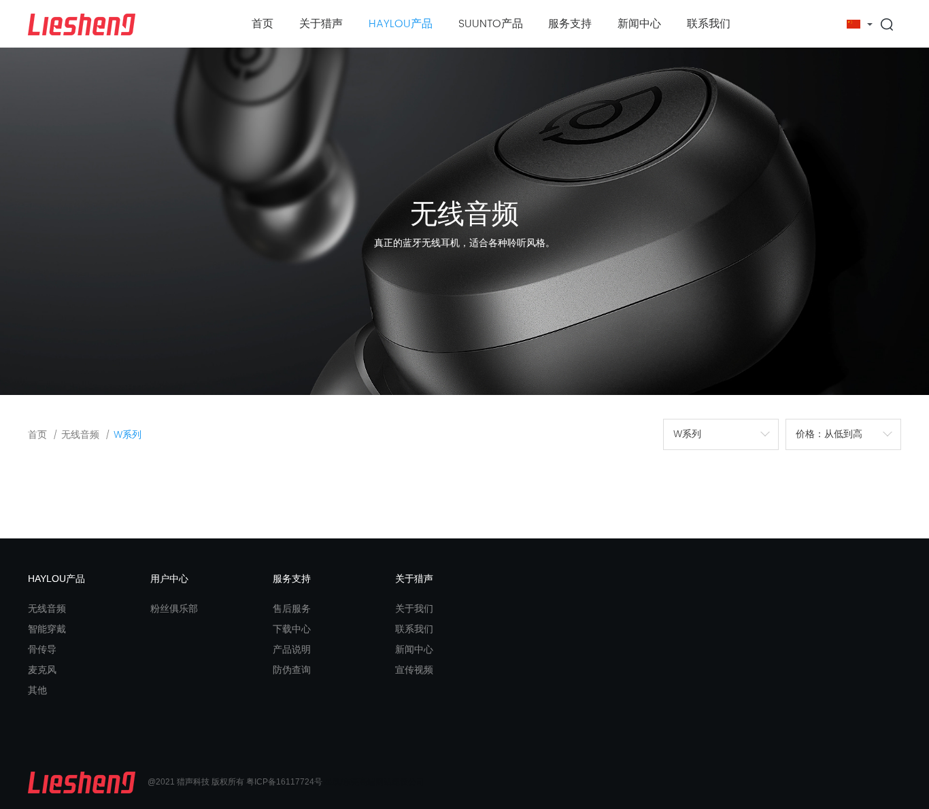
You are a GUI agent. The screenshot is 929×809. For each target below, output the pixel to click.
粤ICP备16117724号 (284, 782)
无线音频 (80, 435)
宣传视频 (414, 669)
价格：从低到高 (829, 434)
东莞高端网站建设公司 (383, 782)
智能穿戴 (47, 628)
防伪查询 (292, 669)
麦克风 (42, 669)
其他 (37, 690)
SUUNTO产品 (490, 24)
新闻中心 (639, 24)
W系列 (687, 434)
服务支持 (570, 24)
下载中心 (292, 628)
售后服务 (292, 608)
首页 (262, 24)
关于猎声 (321, 24)
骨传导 (42, 649)
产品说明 (292, 649)
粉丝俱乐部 (174, 608)
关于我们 (414, 608)
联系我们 (708, 24)
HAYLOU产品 (401, 24)
